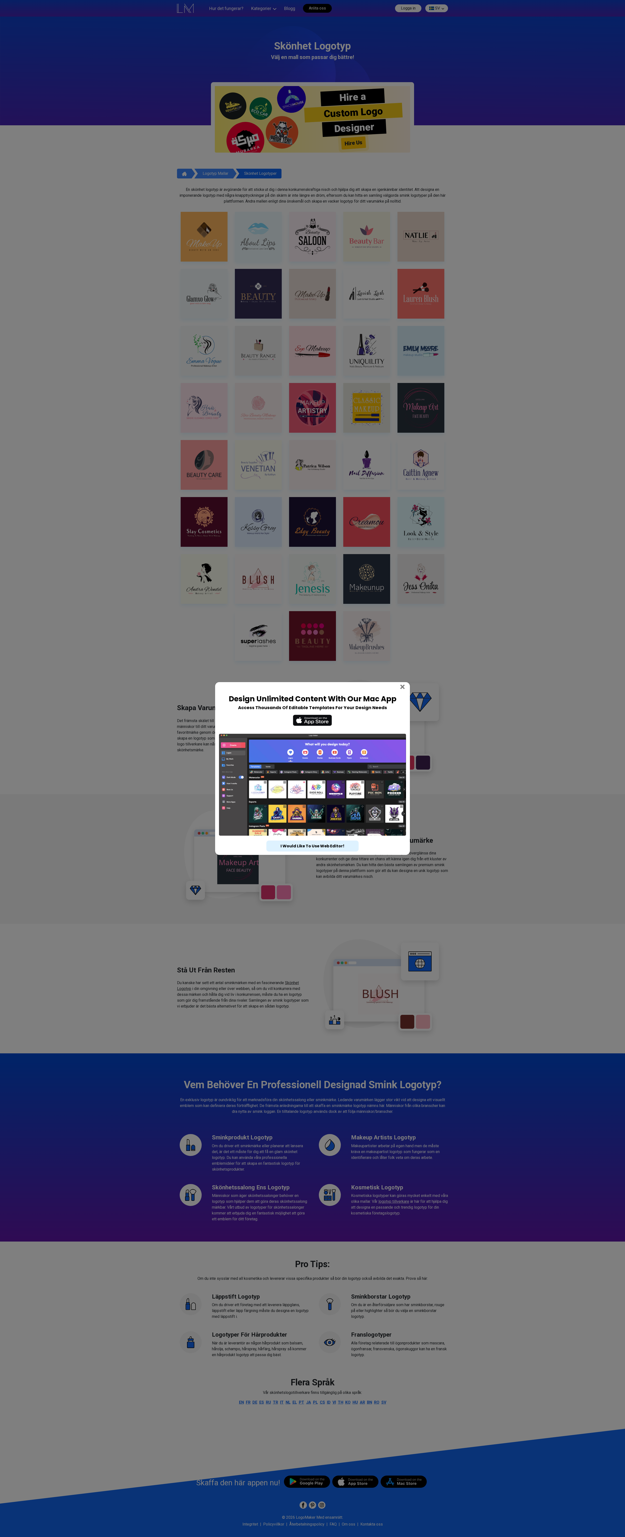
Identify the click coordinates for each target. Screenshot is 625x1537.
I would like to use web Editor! (312, 837)
